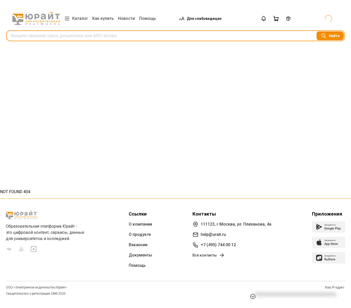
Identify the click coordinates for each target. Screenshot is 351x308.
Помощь (147, 18)
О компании (140, 224)
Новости (126, 18)
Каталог (80, 18)
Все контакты (204, 255)
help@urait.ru (213, 234)
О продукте (140, 234)
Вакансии (138, 244)
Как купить (103, 18)
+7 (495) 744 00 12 (218, 244)
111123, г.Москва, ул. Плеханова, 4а (236, 224)
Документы (140, 255)
